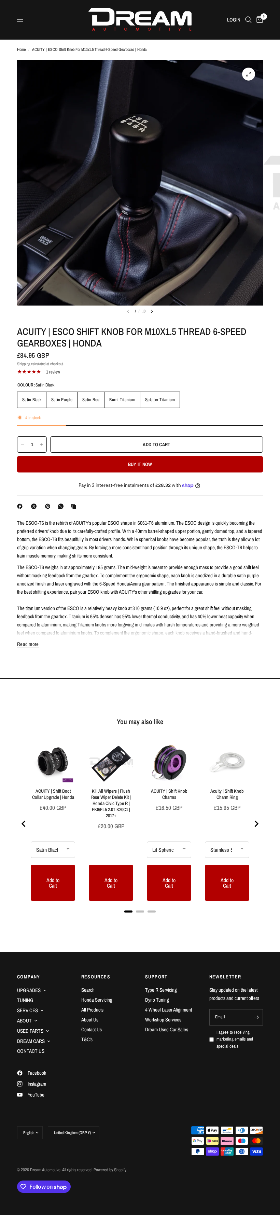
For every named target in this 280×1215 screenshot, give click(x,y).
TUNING (25, 1000)
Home (21, 49)
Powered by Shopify (110, 1170)
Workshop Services (163, 1019)
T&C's (87, 1039)
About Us (89, 1019)
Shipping (23, 364)
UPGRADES (29, 990)
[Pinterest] (49, 506)
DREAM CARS (31, 1041)
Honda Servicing (96, 999)
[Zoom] (248, 74)
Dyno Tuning (157, 999)
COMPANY (28, 976)
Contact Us (91, 1029)
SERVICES (27, 1010)
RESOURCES (96, 976)
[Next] (152, 311)
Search (88, 989)
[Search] (248, 19)
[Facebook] (21, 506)
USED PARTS (30, 1030)
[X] (35, 506)
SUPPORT (156, 976)
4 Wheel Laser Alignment (168, 1009)
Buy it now (140, 464)
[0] (258, 19)
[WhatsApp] (62, 506)
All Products (92, 1009)
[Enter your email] (256, 1017)
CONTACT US (30, 1051)
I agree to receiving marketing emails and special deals (234, 1039)
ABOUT (24, 1020)
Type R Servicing (161, 989)
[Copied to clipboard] (75, 506)
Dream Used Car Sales (166, 1029)
